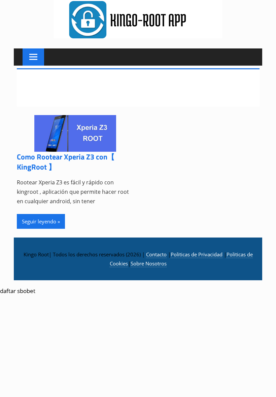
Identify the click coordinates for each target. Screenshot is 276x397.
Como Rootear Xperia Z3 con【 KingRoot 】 (66, 162)
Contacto (156, 254)
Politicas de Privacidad (196, 254)
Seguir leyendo (39, 221)
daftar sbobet (17, 291)
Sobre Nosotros (149, 263)
